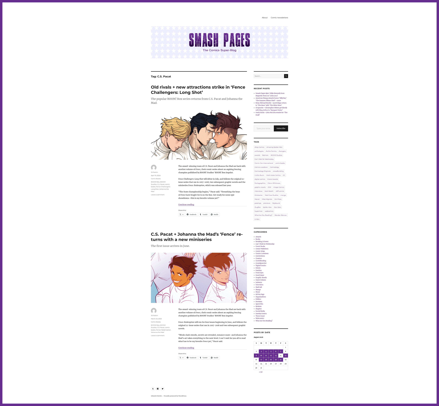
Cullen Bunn (259, 175)
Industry (259, 282)
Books (258, 239)
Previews (259, 302)
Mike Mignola (267, 199)
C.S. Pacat (160, 184)
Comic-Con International (264, 163)
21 (280, 360)
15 (285, 356)
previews (266, 203)
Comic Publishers (262, 249)
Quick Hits (259, 304)
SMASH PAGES (156, 396)
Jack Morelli (269, 191)
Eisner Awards (272, 179)
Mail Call (259, 287)
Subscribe (281, 128)
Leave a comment (157, 195)
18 (266, 360)
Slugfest (258, 207)
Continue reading (186, 204)
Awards (258, 237)
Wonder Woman (280, 215)
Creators (259, 258)
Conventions (260, 256)
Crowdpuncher (261, 263)
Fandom (259, 270)
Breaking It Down (262, 242)
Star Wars (277, 207)
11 (266, 356)
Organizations (261, 297)
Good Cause (260, 275)
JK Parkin (154, 172)
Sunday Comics (261, 314)
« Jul (260, 372)
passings (258, 203)
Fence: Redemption (163, 330)
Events (258, 268)
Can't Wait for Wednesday (264, 159)
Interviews (259, 285)
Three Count (260, 316)
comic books (280, 163)
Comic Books (156, 179)
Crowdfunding (261, 261)
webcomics (269, 211)
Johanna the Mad (157, 332)
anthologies (259, 151)
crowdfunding (278, 171)
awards (257, 155)
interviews (258, 191)
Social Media (260, 311)
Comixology (274, 167)
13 (276, 356)
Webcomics (260, 318)
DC (284, 175)
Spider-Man (267, 207)
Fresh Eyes (260, 273)
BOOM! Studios (276, 155)
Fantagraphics (260, 183)
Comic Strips (260, 251)
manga (283, 195)
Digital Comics (261, 266)
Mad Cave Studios (271, 195)
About (265, 18)
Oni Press (277, 199)
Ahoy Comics (259, 147)
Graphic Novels (261, 278)
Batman (265, 155)
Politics (258, 299)
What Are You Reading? (263, 215)
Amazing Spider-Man (274, 147)
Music (258, 292)
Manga (258, 290)
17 (261, 360)
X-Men (257, 219)
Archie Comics (271, 151)
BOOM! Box (155, 182)
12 (271, 356)
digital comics (260, 179)
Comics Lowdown (261, 167)
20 (276, 360)
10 (261, 356)
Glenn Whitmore (274, 183)
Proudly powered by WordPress (175, 396)
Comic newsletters (279, 18)
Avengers (282, 151)
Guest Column (261, 280)
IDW (269, 187)
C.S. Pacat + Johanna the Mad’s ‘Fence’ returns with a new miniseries (197, 237)
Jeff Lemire (280, 191)
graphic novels (260, 187)
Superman (259, 211)
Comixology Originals (263, 171)
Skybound (276, 203)
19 (271, 360)
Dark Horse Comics (273, 175)
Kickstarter (259, 195)
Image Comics (278, 187)
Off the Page (260, 294)
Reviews (259, 306)
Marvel (257, 199)
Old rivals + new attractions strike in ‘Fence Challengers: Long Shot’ (198, 89)
